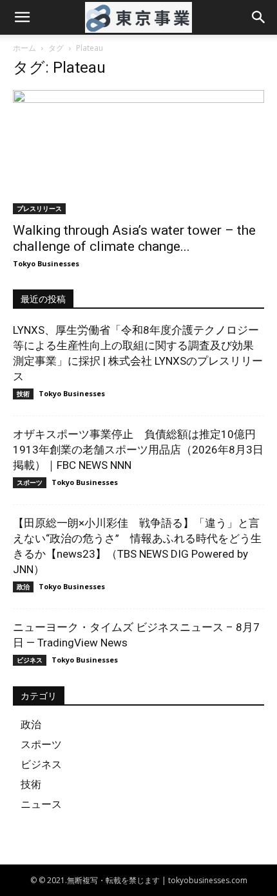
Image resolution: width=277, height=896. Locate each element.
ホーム (24, 47)
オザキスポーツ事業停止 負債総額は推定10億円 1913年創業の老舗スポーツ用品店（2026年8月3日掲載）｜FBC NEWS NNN (140, 449)
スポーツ (30, 482)
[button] (22, 17)
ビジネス (30, 659)
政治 (23, 586)
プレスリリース (39, 208)
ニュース (41, 804)
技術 (23, 393)
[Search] (259, 17)
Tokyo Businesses (46, 263)
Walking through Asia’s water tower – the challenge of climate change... (134, 238)
